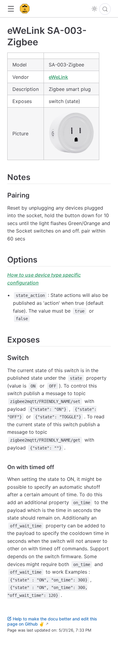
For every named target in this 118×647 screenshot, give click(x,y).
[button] (11, 9)
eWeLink (58, 77)
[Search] (105, 9)
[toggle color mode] (94, 8)
